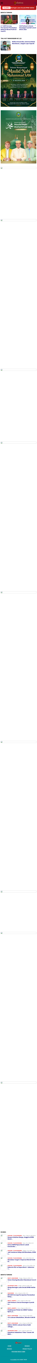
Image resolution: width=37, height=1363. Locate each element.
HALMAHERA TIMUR (12, 1285)
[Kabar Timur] (18, 3)
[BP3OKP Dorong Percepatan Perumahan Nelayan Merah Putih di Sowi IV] (9, 19)
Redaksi (27, 1346)
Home (9, 1346)
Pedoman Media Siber (18, 1352)
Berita (9, 1278)
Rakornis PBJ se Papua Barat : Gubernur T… (21, 1268)
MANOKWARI (15, 1278)
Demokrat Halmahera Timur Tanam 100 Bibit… (21, 1333)
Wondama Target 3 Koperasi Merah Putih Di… (21, 1260)
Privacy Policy (27, 1349)
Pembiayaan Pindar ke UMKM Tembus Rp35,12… (20, 1311)
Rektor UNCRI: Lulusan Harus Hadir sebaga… (19, 1326)
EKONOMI (10, 1235)
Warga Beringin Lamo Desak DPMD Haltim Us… (21, 1288)
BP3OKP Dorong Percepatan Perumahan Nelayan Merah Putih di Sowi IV (9, 28)
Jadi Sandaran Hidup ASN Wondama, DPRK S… (22, 1253)
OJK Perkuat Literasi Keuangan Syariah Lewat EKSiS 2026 (27, 27)
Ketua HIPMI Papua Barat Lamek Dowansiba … (18, 1245)
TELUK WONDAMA (17, 1235)
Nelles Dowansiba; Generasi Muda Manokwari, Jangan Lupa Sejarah (23, 43)
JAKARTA (14, 1300)
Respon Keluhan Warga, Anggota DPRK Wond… (21, 1238)
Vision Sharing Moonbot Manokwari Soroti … (22, 1281)
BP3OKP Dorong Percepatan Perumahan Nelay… (21, 1296)
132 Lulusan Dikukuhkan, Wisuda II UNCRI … (21, 1318)
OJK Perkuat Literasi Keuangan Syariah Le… (21, 1303)
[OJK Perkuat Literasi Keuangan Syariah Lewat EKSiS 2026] (27, 19)
